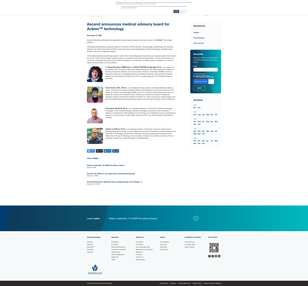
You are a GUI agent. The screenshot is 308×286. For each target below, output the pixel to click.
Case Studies (164, 242)
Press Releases (199, 38)
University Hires (190, 244)
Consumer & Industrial (118, 249)
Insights (196, 32)
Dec (195, 114)
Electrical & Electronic (118, 247)
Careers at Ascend (193, 237)
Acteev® (90, 242)
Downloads (164, 249)
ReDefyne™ (91, 247)
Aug (199, 114)
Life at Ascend (199, 43)
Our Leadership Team (143, 247)
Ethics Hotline (140, 259)
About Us (140, 237)
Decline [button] (183, 11)
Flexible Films (115, 252)
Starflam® (90, 249)
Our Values (139, 242)
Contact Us (139, 257)
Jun (203, 114)
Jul (203, 121)
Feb (199, 107)
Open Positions (190, 247)
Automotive (115, 242)
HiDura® (90, 244)
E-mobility (114, 244)
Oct (203, 131)
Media (162, 237)
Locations (139, 254)
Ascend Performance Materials (102, 283)
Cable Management (117, 254)
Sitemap (173, 283)
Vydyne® (90, 252)
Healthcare (115, 257)
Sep (207, 131)
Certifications (164, 283)
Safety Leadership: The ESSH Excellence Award (105, 165)
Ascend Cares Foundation (144, 249)
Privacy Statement (184, 283)
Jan (199, 124)
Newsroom (139, 252)
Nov (199, 131)
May (207, 114)
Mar (216, 121)
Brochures (163, 247)
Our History (139, 244)
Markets (115, 237)
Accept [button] (176, 11)
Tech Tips (163, 244)
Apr (195, 107)
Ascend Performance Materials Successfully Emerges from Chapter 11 (114, 182)
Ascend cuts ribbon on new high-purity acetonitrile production (111, 174)
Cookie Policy (197, 283)
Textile (113, 259)
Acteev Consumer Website (212, 283)
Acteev (160, 40)
